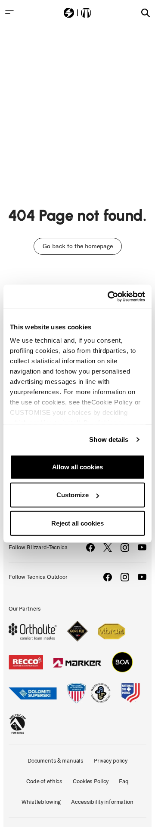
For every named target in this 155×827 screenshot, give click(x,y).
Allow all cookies (77, 466)
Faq (124, 781)
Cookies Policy (90, 781)
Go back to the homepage (78, 246)
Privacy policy (110, 760)
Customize (72, 495)
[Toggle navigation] (9, 12)
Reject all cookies (77, 522)
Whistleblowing (41, 802)
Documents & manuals (56, 760)
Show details (108, 439)
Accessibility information (102, 802)
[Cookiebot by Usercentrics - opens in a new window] (109, 296)
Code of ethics (44, 781)
